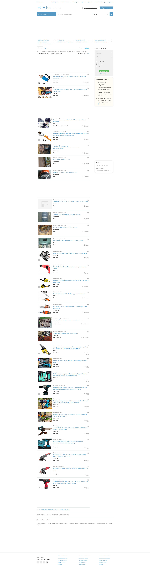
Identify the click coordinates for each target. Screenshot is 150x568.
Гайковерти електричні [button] (101, 41)
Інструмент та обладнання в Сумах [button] (61, 51)
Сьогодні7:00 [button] (86, 82)
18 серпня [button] (86, 95)
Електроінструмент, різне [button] (45, 43)
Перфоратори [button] (60, 39)
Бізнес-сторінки (102, 562)
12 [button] (39, 126)
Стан (98, 57)
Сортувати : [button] (82, 47)
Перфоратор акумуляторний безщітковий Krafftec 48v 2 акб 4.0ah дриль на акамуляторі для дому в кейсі (70, 401)
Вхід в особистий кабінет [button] (90, 8)
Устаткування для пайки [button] (82, 41)
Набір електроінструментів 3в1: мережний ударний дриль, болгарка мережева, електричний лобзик (70, 374)
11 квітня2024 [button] (86, 434)
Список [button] (81, 53)
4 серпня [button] (86, 139)
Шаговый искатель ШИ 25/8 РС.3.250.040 (65, 227)
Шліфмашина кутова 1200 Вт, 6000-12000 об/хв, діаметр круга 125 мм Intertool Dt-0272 (69, 455)
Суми (48, 520)
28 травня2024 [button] (86, 420)
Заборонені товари (83, 560)
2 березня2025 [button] (86, 380)
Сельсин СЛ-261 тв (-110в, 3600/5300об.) (65, 172)
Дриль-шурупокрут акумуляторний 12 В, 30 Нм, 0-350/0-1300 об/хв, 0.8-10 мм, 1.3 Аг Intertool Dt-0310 (70, 482)
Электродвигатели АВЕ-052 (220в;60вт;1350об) (67, 214)
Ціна (98, 52)
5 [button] (39, 152)
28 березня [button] (86, 324)
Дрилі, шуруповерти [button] (43, 39)
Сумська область (41, 520)
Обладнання (54, 514)
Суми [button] (95, 14)
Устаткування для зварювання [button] (65, 41)
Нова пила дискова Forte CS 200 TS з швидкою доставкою (70, 253)
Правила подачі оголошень (85, 555)
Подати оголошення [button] (107, 8)
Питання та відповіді (99, 2)
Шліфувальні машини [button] (100, 39)
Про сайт (60, 564)
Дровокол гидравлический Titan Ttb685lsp (65, 333)
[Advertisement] (75, 27)
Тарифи (83, 2)
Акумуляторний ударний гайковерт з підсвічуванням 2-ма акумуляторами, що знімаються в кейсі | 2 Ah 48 (70, 388)
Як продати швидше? (62, 558)
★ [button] (97, 166)
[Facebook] (38, 562)
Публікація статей (103, 560)
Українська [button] (40, 2)
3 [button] (111, 39)
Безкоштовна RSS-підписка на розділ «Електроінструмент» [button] (54, 509)
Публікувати (55, 2)
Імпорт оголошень (65, 2)
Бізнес (99, 66)
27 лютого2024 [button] (86, 447)
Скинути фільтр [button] (104, 74)
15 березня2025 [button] (86, 353)
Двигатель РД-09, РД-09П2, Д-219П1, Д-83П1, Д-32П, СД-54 (70, 202)
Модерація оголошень (63, 555)
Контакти (101, 564)
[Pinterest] (41, 562)
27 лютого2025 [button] (86, 393)
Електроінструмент (64, 514)
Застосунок (75, 2)
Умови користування (83, 558)
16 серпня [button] (86, 125)
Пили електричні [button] (80, 39)
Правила (89, 2)
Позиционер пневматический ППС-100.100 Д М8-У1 (68, 241)
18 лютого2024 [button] (86, 461)
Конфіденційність (82, 562)
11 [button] (54, 43)
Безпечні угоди (82, 564)
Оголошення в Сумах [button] (45, 51)
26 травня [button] (86, 257)
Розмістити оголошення (104, 558)
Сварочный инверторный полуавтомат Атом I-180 (67, 320)
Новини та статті (61, 562)
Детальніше (101, 104)
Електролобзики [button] (42, 41)
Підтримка (110, 2)
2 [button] (39, 487)
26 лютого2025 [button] (86, 407)
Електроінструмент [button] (43, 14)
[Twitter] (44, 562)
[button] (45, 79)
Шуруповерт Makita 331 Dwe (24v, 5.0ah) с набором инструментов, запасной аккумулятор (68, 442)
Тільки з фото (100, 61)
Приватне (99, 64)
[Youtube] (47, 562)
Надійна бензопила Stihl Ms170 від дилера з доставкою (69, 294)
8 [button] (92, 39)
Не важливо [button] (98, 53)
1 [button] (92, 41)
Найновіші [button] (87, 47)
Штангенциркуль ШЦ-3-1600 (61, 159)
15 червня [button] (86, 152)
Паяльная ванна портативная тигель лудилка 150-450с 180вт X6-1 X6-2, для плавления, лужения (71, 134)
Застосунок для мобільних (105, 555)
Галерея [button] (87, 53)
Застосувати (104, 71)
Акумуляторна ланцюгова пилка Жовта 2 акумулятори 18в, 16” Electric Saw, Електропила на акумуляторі (70, 348)
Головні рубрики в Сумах (43, 514)
